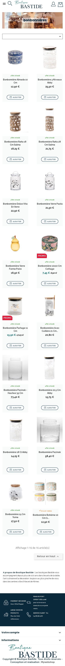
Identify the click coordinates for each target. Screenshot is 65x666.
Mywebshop (48, 662)
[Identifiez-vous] (53, 4)
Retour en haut (48, 556)
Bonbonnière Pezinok (50, 452)
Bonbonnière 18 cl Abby (15, 452)
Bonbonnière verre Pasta (50, 204)
